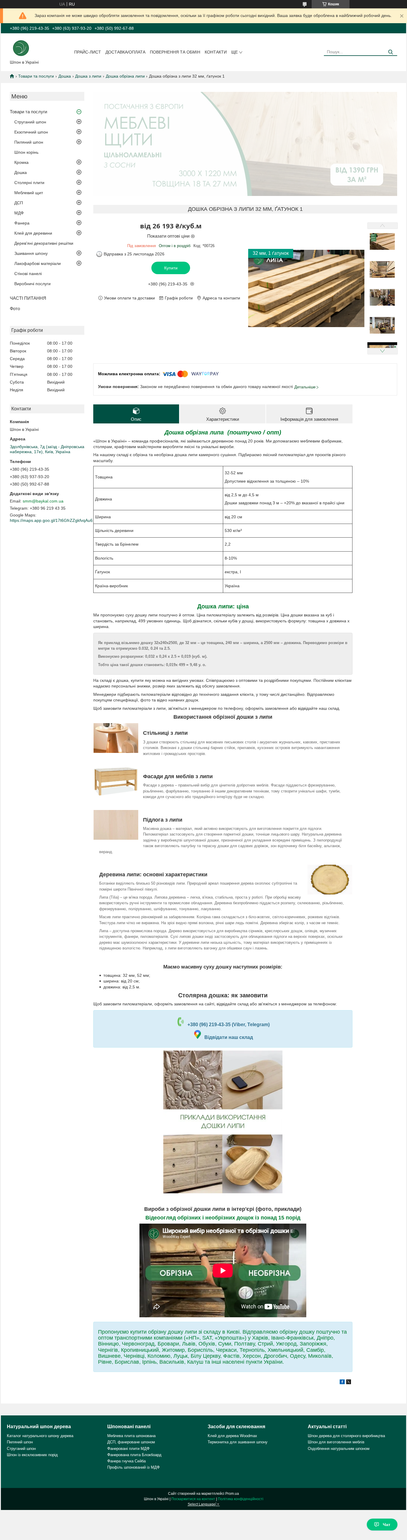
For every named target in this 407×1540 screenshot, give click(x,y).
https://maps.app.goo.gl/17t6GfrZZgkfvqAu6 (51, 520)
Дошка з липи (88, 76)
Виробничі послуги (32, 283)
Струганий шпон (30, 122)
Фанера (21, 223)
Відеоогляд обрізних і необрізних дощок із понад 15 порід (222, 1218)
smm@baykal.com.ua (43, 501)
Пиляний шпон (28, 142)
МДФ (19, 213)
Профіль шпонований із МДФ (133, 1467)
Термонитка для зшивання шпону (238, 1442)
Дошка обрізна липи (125, 76)
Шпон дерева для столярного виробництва (346, 1436)
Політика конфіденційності (240, 1499)
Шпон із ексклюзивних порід (32, 1455)
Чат (386, 1524)
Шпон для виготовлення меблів (336, 1442)
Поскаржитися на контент (193, 1499)
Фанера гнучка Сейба (126, 1461)
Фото (15, 308)
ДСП (18, 202)
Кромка (21, 162)
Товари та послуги (36, 76)
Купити (171, 268)
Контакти (216, 52)
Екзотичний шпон (31, 132)
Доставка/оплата (125, 52)
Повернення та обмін (175, 52)
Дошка (64, 76)
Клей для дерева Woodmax (232, 1436)
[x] (348, 1382)
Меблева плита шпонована (131, 1436)
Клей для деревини (33, 233)
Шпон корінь (26, 152)
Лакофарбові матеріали (37, 263)
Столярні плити (29, 182)
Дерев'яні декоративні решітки (43, 243)
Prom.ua (232, 1494)
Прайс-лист (87, 52)
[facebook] (342, 1382)
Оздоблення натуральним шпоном (338, 1448)
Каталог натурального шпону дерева (40, 1436)
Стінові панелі (28, 273)
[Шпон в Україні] (21, 47)
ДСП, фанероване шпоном (131, 1442)
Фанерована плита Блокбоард (134, 1455)
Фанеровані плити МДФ (128, 1448)
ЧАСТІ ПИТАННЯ (28, 298)
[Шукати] (390, 52)
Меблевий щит (28, 192)
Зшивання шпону (31, 253)
